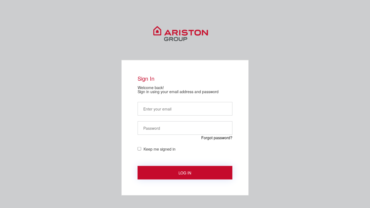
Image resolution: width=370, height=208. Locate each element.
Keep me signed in (160, 148)
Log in (184, 172)
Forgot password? (216, 137)
